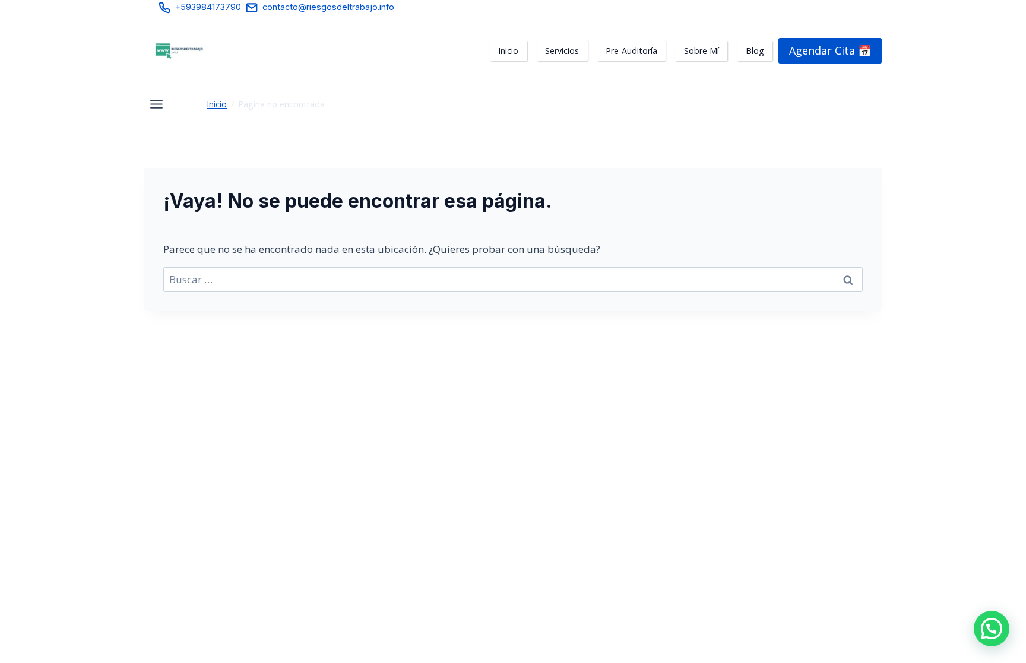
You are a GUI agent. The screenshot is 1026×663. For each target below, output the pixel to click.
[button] (991, 628)
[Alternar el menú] (156, 104)
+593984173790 (208, 7)
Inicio (217, 104)
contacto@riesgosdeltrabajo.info (328, 7)
